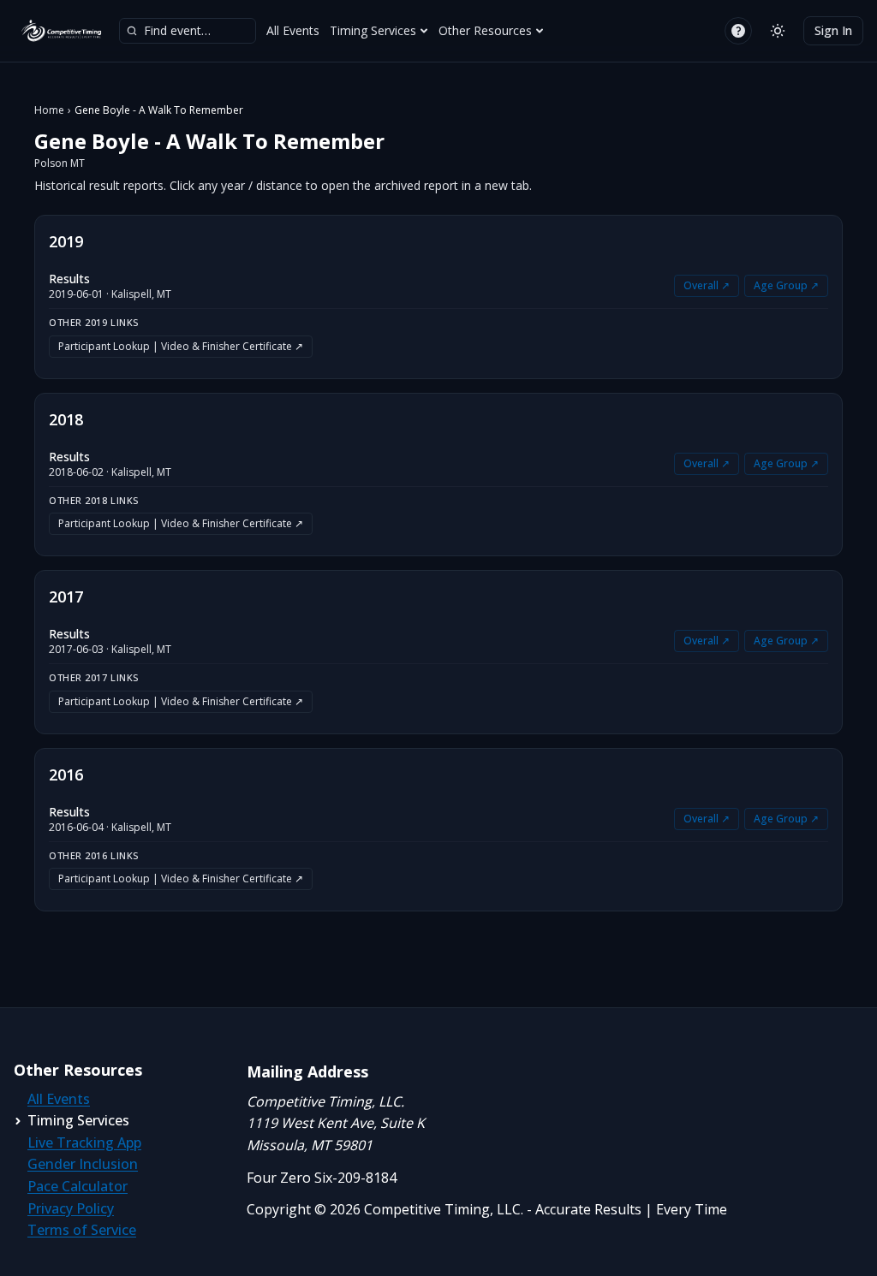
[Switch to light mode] (777, 30)
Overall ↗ (706, 285)
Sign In (833, 30)
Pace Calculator (77, 1186)
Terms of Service (81, 1229)
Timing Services (373, 30)
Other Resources (485, 30)
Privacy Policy (70, 1208)
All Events (292, 30)
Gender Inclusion (82, 1163)
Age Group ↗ (786, 285)
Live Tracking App (84, 1142)
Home (49, 110)
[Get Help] (738, 31)
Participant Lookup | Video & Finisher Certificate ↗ (180, 346)
